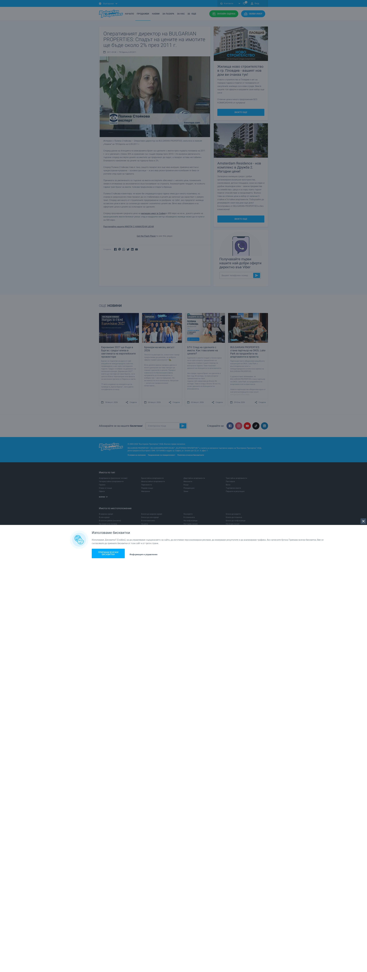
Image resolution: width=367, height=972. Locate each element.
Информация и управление (143, 554)
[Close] (363, 521)
